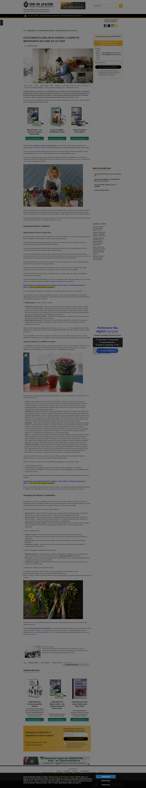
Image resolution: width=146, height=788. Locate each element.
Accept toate (106, 776)
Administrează (105, 780)
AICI (52, 783)
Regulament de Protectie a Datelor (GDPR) (66, 777)
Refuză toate (106, 785)
